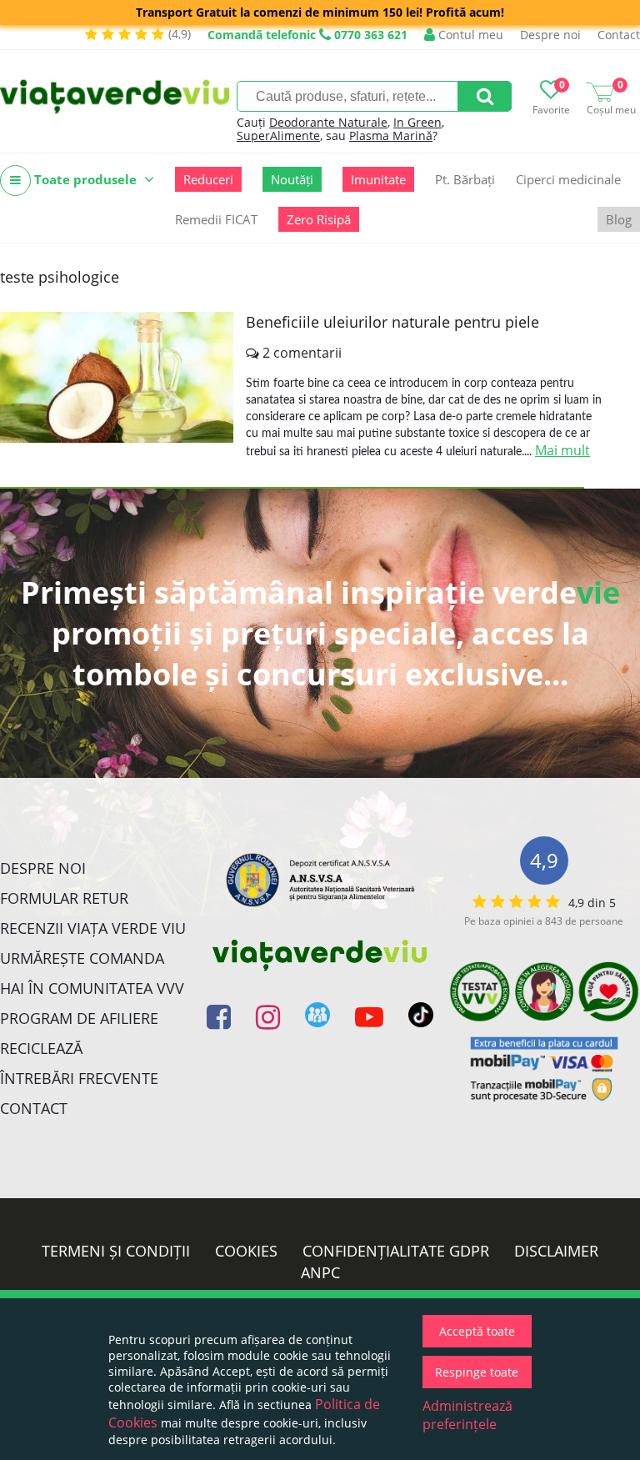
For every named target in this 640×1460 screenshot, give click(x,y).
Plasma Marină (390, 135)
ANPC (320, 1272)
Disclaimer (556, 1251)
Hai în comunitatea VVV (92, 988)
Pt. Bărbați (465, 179)
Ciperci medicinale (568, 179)
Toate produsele (85, 179)
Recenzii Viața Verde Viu (93, 928)
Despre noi (550, 35)
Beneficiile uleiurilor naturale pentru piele (392, 322)
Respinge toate (476, 1372)
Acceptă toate (477, 1331)
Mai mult (562, 450)
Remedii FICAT (216, 219)
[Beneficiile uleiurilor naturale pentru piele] (116, 377)
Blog (619, 219)
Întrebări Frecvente (79, 1078)
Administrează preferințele (467, 1415)
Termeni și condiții (116, 1251)
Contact (619, 35)
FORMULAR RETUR (64, 898)
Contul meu (469, 35)
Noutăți (292, 179)
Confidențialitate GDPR (395, 1251)
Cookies (246, 1251)
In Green (417, 122)
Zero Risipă (319, 219)
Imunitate (378, 179)
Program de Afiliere (79, 1018)
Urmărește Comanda (82, 958)
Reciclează (41, 1048)
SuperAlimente (278, 135)
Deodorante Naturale (328, 122)
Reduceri (208, 179)
